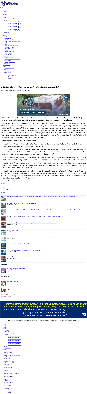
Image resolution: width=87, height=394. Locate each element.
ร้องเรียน (4, 35)
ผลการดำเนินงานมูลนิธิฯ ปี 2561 (14, 24)
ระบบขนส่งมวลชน (9, 57)
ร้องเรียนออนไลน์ (8, 38)
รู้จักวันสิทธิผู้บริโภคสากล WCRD (13, 281)
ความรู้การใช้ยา (8, 71)
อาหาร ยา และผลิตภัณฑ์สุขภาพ (11, 45)
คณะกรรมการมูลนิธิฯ (9, 18)
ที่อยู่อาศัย (7, 50)
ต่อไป (4, 187)
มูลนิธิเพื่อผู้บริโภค (6, 180)
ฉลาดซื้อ (4, 11)
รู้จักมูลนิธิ (5, 14)
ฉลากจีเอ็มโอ (8, 60)
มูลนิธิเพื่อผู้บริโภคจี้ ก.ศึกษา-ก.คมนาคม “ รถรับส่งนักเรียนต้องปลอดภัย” (21, 203)
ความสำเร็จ (7, 17)
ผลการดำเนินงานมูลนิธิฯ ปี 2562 (14, 23)
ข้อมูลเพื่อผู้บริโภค (6, 65)
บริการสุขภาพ (8, 44)
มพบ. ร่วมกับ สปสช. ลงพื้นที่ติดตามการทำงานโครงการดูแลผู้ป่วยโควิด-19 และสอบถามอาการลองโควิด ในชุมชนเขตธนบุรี (32, 223)
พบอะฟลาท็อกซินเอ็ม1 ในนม (13, 230)
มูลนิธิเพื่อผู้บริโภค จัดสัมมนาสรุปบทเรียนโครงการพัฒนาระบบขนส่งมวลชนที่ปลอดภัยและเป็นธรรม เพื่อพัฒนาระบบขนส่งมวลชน (33, 216)
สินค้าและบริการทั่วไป (9, 48)
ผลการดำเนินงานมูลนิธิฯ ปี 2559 (14, 27)
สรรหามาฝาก (8, 72)
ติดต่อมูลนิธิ (7, 32)
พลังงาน (7, 69)
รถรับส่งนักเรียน (14, 180)
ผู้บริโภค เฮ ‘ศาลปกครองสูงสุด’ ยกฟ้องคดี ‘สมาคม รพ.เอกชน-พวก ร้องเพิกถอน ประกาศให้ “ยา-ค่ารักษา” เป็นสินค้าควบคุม (32, 237)
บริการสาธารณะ (8, 53)
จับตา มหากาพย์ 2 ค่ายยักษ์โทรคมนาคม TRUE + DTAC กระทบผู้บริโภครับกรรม (23, 250)
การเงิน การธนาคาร (9, 51)
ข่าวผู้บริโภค (5, 42)
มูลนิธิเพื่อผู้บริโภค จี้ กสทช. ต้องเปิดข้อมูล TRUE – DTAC (18, 243)
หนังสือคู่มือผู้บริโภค (12, 75)
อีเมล (4, 183)
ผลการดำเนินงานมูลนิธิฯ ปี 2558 (14, 29)
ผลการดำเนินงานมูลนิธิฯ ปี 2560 (14, 26)
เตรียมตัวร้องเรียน (9, 36)
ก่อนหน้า (5, 185)
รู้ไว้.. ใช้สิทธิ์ (7, 66)
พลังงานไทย (7, 63)
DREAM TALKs (10, 288)
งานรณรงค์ (5, 56)
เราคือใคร (7, 15)
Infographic (10, 76)
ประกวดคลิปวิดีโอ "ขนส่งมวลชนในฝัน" (9, 294)
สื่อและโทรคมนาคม (9, 47)
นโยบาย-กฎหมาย (8, 54)
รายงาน (6, 20)
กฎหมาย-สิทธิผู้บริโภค (9, 68)
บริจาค (4, 9)
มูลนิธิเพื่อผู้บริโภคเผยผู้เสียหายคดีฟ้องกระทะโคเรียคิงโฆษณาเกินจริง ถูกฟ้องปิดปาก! (24, 256)
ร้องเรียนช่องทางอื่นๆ (9, 39)
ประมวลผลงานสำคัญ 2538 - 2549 (14, 30)
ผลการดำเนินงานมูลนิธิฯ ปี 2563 (14, 21)
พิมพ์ (1, 183)
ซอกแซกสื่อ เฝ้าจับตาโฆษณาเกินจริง (12, 59)
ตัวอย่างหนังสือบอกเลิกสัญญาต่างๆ (12, 41)
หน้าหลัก (5, 12)
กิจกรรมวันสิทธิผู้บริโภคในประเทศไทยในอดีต (16, 268)
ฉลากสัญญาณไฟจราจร (10, 62)
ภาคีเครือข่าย (8, 33)
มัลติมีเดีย (9, 78)
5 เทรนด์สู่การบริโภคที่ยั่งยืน (6, 275)
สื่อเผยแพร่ (7, 74)
